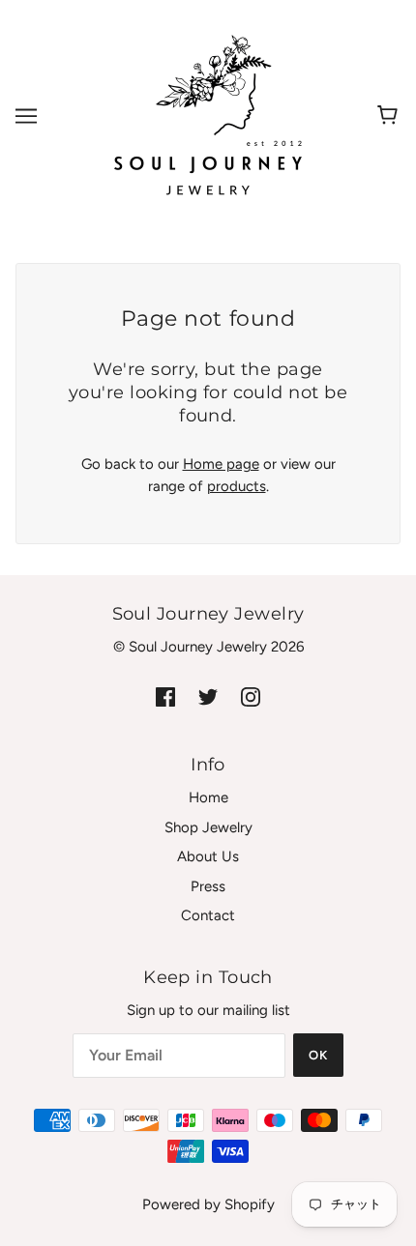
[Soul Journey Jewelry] (208, 115)
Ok (318, 1055)
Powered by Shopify (208, 1204)
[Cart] (390, 116)
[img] (165, 696)
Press (208, 886)
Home (208, 797)
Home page (221, 464)
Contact (208, 915)
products (236, 486)
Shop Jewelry (208, 827)
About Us (208, 856)
